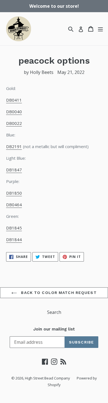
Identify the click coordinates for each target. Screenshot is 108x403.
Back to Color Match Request (58, 292)
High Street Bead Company (47, 378)
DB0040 (14, 111)
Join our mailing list (54, 329)
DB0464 (14, 204)
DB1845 (14, 228)
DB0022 (14, 123)
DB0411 (14, 100)
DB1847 (14, 169)
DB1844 (14, 239)
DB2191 (14, 146)
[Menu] (100, 29)
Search (54, 312)
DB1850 (14, 193)
